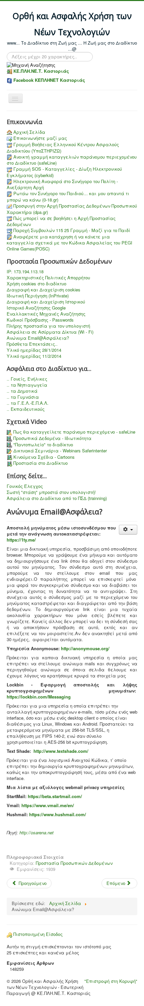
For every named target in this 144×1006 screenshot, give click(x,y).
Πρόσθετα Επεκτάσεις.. (32, 344)
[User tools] (128, 530)
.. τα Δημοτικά (22, 391)
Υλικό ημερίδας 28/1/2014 (34, 350)
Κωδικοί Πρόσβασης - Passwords (40, 320)
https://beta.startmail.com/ (55, 796)
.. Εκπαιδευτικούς (26, 409)
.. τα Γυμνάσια (23, 397)
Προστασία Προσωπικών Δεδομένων (74, 863)
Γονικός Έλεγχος (25, 486)
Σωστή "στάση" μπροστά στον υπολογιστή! (51, 492)
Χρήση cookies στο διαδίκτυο (36, 284)
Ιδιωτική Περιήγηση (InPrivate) (38, 296)
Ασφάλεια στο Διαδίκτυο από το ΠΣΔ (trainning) (57, 498)
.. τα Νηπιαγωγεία (27, 385)
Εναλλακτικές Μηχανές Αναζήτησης (46, 314)
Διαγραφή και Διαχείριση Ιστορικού (46, 302)
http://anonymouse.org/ (85, 648)
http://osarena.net (36, 832)
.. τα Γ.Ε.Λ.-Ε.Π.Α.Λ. (28, 403)
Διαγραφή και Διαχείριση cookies (43, 290)
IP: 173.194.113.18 (25, 272)
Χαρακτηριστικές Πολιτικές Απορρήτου (48, 278)
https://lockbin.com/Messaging (39, 696)
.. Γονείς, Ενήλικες (27, 379)
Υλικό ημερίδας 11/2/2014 (34, 356)
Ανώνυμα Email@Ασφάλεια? (38, 338)
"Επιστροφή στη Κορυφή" (110, 981)
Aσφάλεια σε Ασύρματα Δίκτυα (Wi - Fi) (50, 332)
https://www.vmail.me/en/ (47, 805)
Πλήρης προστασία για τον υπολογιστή (48, 326)
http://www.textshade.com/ (60, 751)
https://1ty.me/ (21, 540)
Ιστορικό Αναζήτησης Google (36, 308)
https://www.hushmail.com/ (57, 814)
